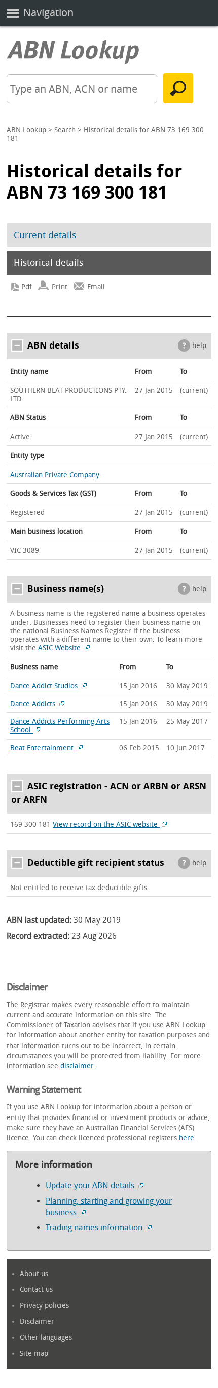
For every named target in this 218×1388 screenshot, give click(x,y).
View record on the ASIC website (106, 824)
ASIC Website (60, 648)
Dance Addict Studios (45, 686)
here (186, 1138)
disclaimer (77, 1066)
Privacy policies (44, 1305)
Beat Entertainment (43, 748)
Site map (34, 1353)
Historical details (48, 262)
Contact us (36, 1289)
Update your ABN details (91, 1185)
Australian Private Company (54, 475)
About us (34, 1273)
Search (65, 130)
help (199, 345)
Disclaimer (37, 1321)
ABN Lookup (26, 130)
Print (59, 287)
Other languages (46, 1337)
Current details (45, 235)
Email (96, 287)
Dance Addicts (33, 704)
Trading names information (95, 1227)
